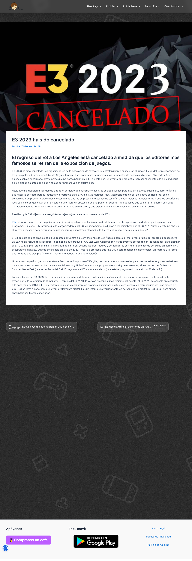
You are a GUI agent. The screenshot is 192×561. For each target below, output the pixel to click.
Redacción (151, 6)
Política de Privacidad (158, 536)
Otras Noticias (172, 6)
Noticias (111, 6)
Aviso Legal (158, 528)
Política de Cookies (158, 544)
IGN (14, 222)
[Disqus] (96, 369)
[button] (99, 6)
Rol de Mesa (130, 6)
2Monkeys (92, 6)
